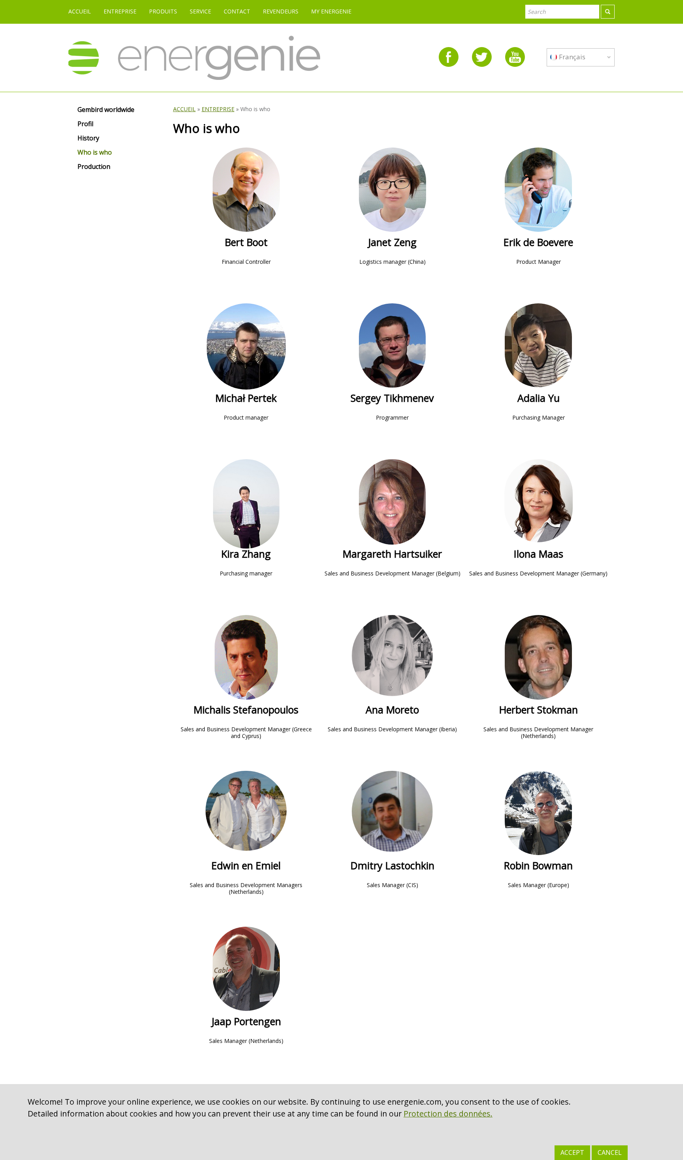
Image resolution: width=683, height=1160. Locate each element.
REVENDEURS (280, 11)
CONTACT (237, 11)
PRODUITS (163, 11)
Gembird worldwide (105, 110)
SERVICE (200, 11)
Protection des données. (448, 1113)
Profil (85, 124)
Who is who (94, 153)
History (88, 138)
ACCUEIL (79, 11)
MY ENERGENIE (331, 11)
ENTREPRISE (120, 11)
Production (93, 167)
